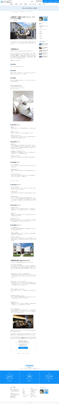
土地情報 (41, 38)
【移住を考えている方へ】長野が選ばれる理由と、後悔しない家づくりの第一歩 (45, 56)
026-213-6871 (13, 391)
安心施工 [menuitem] (24, 393)
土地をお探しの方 (56, 1)
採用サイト (32, 1)
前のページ (19, 353)
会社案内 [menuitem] (32, 388)
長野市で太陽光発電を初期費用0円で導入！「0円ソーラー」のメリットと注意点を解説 (45, 44)
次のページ (27, 353)
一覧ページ (23, 353)
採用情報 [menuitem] (32, 393)
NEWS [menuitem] (23, 389)
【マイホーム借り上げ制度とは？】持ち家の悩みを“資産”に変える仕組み (45, 51)
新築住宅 (41, 27)
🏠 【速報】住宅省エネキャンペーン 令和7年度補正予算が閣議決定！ (45, 48)
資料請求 (45, 1)
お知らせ (41, 36)
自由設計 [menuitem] (24, 392)
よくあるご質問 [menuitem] (24, 396)
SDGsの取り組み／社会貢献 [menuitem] (34, 389)
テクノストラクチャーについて (43, 29)
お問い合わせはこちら (23, 347)
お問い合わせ (50, 1)
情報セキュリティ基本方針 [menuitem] (34, 396)
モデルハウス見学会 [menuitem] (33, 392)
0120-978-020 (15, 390)
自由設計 (41, 31)
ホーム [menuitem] (23, 388)
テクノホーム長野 (12, 387)
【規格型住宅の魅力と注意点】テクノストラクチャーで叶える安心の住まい (45, 54)
